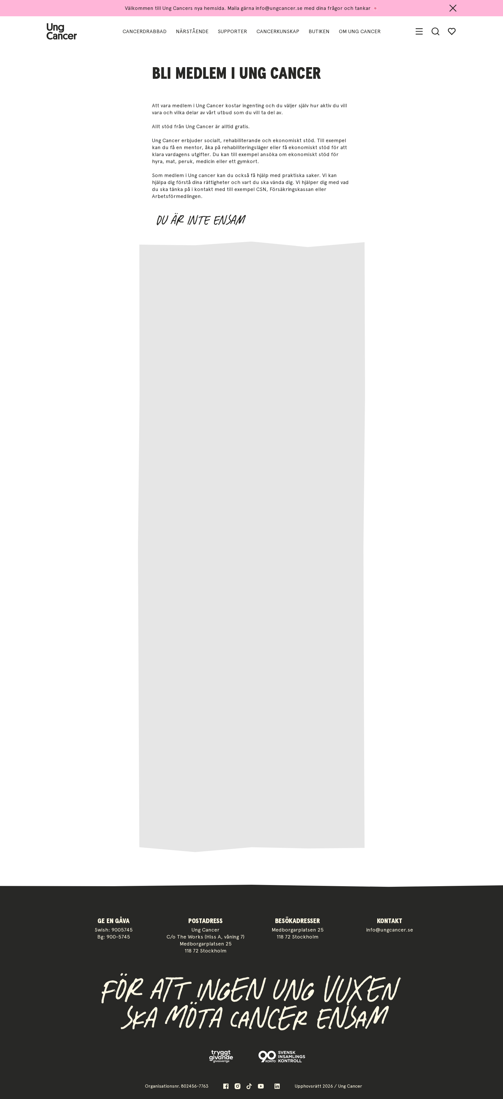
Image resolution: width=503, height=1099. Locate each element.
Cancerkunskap (277, 31)
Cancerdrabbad (145, 31)
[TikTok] (249, 1086)
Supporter (232, 31)
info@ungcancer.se (389, 930)
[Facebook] (225, 1086)
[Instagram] (237, 1086)
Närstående (192, 31)
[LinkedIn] (277, 1086)
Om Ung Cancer (360, 31)
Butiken (319, 31)
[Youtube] (260, 1086)
